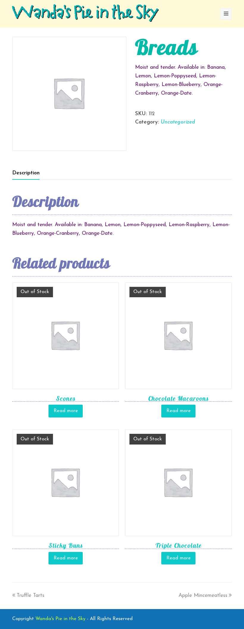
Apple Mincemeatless (203, 595)
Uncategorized (178, 122)
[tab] (26, 173)
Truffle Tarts (30, 595)
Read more (66, 411)
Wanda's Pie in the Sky (85, 13)
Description (26, 173)
